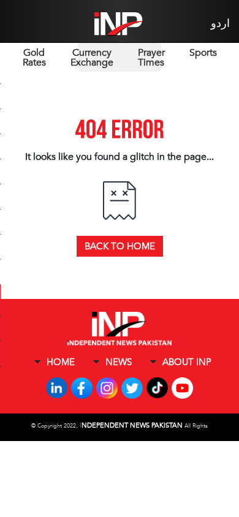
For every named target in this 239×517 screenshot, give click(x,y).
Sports (203, 52)
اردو (220, 23)
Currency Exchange (91, 57)
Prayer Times (151, 57)
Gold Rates (34, 57)
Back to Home (120, 246)
